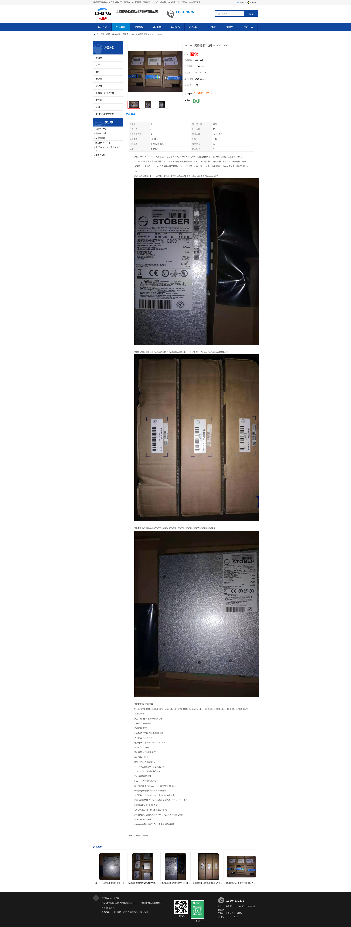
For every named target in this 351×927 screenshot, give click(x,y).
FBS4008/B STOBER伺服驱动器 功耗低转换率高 (148, 883)
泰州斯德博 (100, 138)
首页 (108, 34)
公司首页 (102, 27)
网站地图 (144, 912)
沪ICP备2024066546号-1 (129, 903)
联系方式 (248, 27)
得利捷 (99, 86)
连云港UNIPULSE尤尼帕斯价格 (107, 149)
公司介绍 (157, 27)
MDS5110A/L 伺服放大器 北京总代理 (176, 883)
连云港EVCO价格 (102, 143)
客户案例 (211, 27)
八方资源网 (116, 912)
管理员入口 (135, 912)
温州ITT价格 (100, 133)
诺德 (98, 107)
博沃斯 (99, 79)
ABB (98, 65)
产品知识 (193, 27)
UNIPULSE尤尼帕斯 (105, 114)
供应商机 (120, 27)
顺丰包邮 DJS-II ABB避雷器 (208, 883)
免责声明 (125, 912)
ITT (97, 72)
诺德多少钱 (100, 155)
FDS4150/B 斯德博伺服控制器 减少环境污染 (113, 883)
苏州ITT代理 (100, 129)
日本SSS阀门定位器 (105, 93)
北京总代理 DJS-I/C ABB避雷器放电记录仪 (244, 883)
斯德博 (125, 34)
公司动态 (175, 27)
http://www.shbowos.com (138, 836)
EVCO (99, 100)
